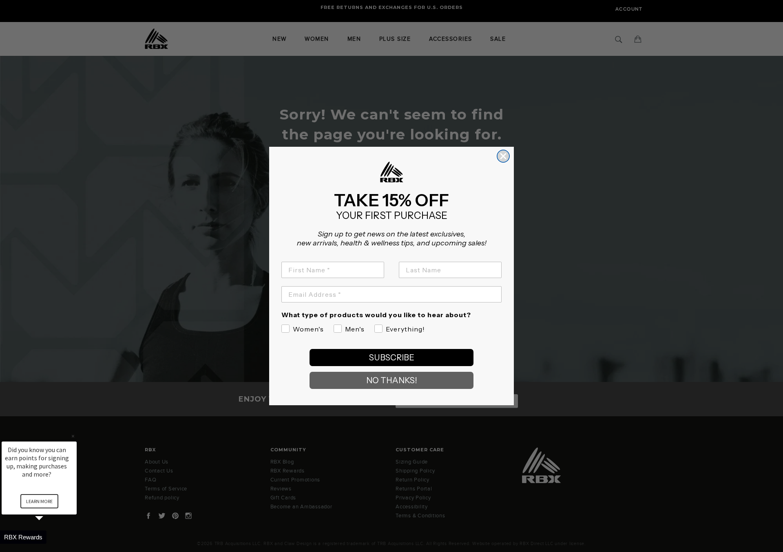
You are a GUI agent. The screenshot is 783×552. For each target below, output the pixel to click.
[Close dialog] (503, 156)
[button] (49, 537)
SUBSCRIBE (391, 357)
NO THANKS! (391, 380)
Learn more (39, 501)
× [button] (73, 436)
